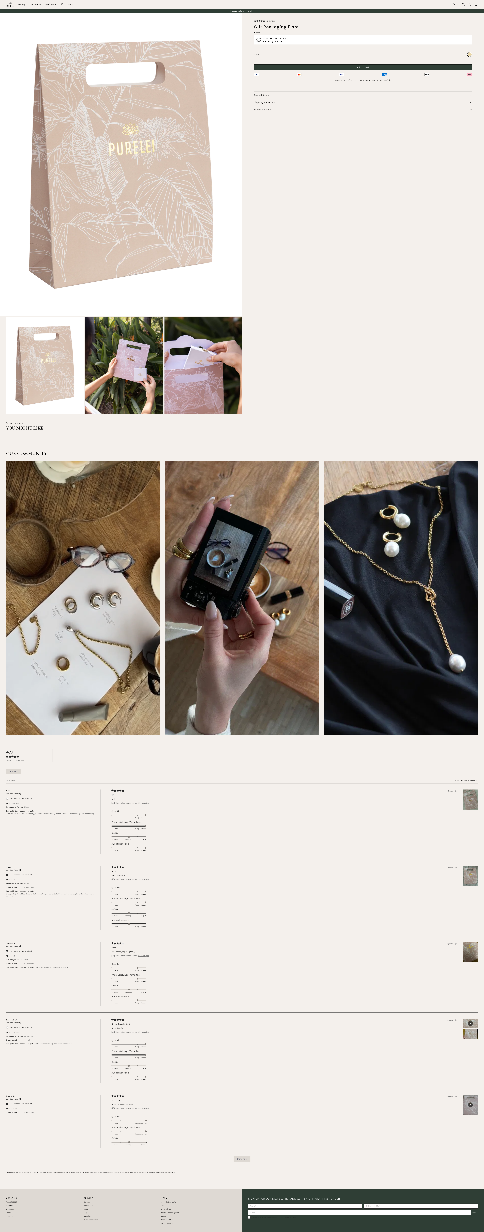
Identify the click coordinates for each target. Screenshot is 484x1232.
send (474, 1212)
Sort (457, 781)
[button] (264, 20)
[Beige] (469, 54)
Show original (143, 803)
